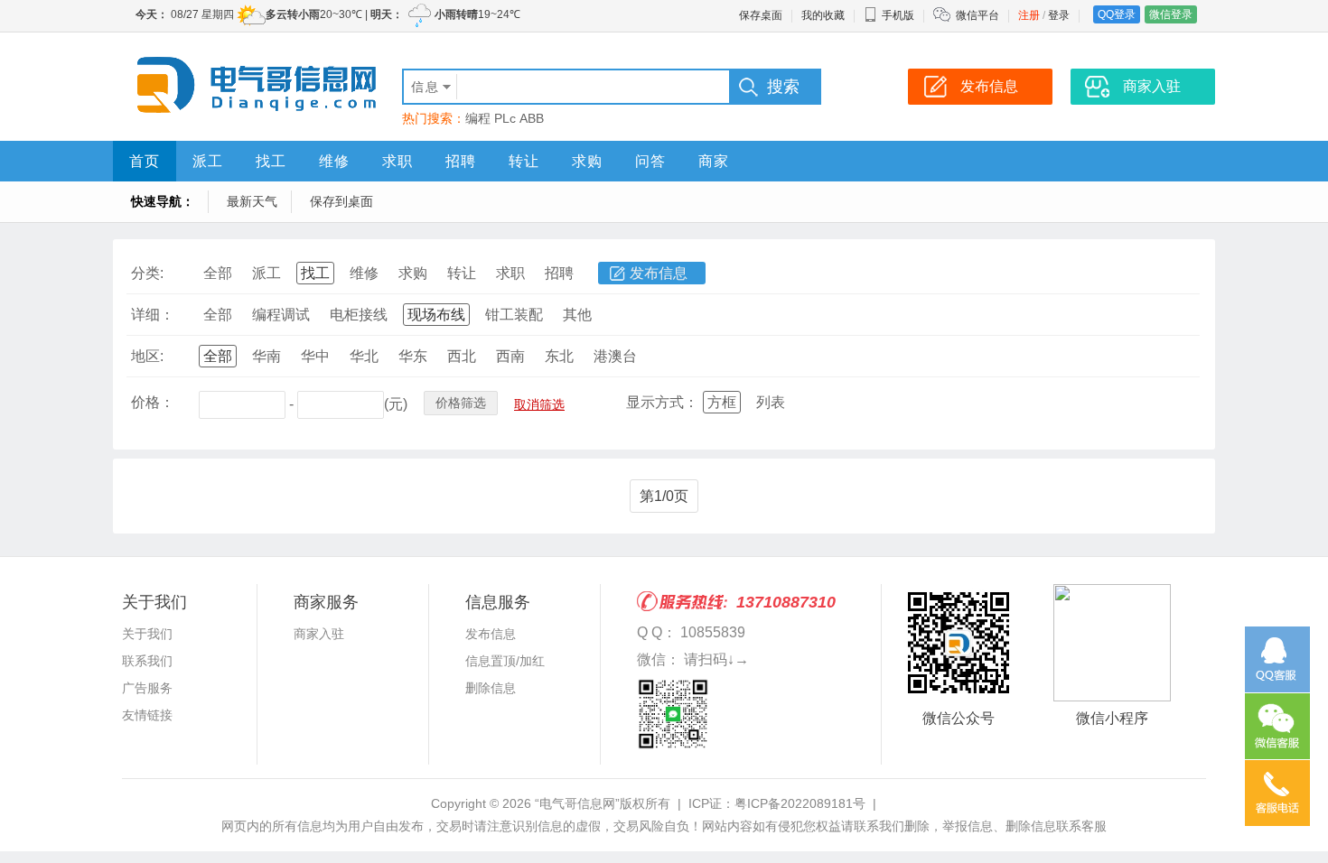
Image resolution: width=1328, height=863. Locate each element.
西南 (510, 356)
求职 (397, 161)
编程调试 (281, 314)
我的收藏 (823, 15)
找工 (271, 161)
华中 (315, 356)
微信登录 (1170, 14)
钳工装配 (514, 314)
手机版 (898, 15)
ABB (531, 118)
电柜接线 (359, 314)
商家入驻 (319, 633)
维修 (334, 161)
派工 (207, 161)
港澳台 (615, 356)
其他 (577, 314)
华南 (266, 356)
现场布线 (436, 314)
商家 (713, 161)
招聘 (460, 161)
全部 (217, 273)
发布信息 (658, 273)
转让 (524, 161)
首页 (144, 161)
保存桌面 (760, 15)
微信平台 (977, 15)
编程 (478, 118)
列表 (770, 402)
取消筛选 (539, 404)
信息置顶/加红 (505, 661)
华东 (412, 356)
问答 (650, 161)
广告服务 (147, 688)
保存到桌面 (341, 201)
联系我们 (147, 661)
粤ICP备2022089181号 (799, 803)
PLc (505, 118)
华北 (364, 356)
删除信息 (490, 688)
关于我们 (147, 633)
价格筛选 (460, 402)
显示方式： (662, 402)
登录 (1059, 15)
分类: (147, 273)
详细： (152, 314)
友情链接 (147, 715)
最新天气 (252, 201)
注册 (1029, 15)
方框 (721, 402)
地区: (147, 356)
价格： (152, 402)
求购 (587, 161)
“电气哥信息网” (577, 803)
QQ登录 (1117, 14)
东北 (559, 356)
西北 (461, 356)
